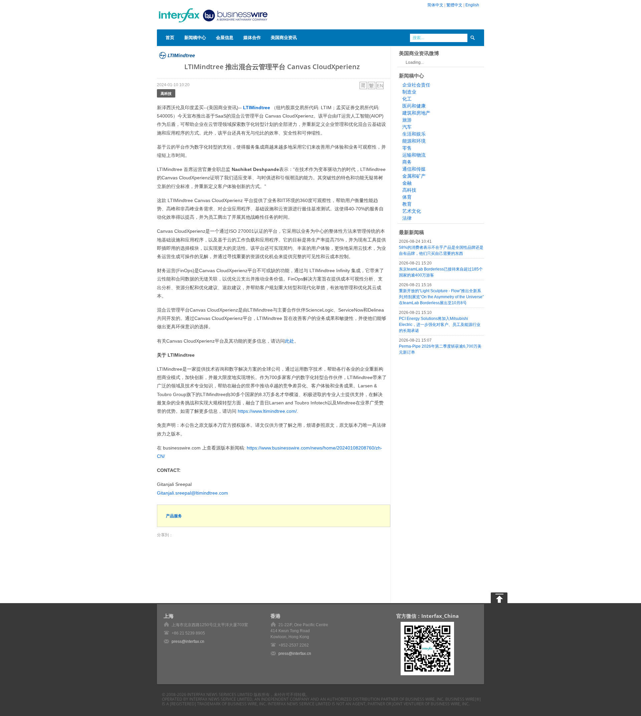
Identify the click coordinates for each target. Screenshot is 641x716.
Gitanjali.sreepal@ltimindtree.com (192, 493)
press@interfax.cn (188, 641)
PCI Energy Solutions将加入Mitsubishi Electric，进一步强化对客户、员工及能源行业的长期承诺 (439, 324)
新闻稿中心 (195, 37)
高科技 (166, 93)
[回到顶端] (499, 597)
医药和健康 (414, 106)
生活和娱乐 (414, 134)
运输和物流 (414, 155)
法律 (407, 218)
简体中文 (435, 5)
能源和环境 (414, 141)
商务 (407, 162)
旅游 (407, 120)
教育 (407, 204)
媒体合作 (252, 37)
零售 (407, 148)
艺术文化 (411, 211)
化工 (407, 99)
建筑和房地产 (416, 113)
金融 (407, 183)
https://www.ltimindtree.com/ (267, 411)
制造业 (409, 92)
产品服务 (174, 516)
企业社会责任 (416, 84)
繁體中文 (454, 5)
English (472, 5)
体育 (407, 197)
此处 (289, 341)
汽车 (407, 127)
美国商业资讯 (284, 37)
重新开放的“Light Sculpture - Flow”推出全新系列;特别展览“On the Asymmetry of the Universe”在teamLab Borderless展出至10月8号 (441, 297)
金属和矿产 (414, 176)
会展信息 (224, 37)
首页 (170, 37)
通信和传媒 (414, 169)
